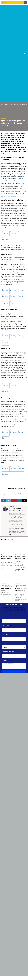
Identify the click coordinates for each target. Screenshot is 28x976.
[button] (17, 53)
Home (2, 104)
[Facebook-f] (24, 53)
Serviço (4, 643)
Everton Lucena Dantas (15, 508)
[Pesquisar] (25, 2)
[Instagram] (26, 53)
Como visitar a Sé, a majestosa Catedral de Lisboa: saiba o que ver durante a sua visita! (20, 558)
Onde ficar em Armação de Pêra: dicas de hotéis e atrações (6, 587)
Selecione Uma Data (8, 651)
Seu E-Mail (5, 634)
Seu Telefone (6, 625)
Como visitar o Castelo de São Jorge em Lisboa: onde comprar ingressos (7, 557)
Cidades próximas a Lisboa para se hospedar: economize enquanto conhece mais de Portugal (21, 588)
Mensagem (5, 660)
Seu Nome (5, 617)
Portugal (6, 104)
